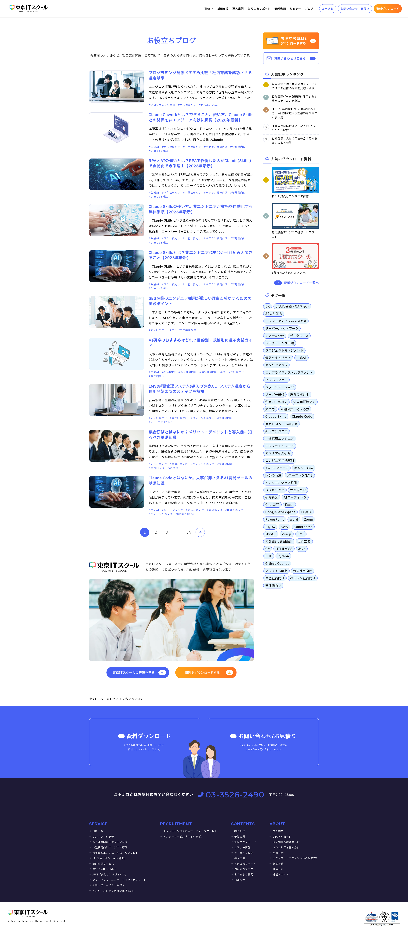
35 (189, 532)
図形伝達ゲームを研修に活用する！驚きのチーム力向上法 (294, 99)
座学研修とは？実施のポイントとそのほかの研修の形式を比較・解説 (294, 86)
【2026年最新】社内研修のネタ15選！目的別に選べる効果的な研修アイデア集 (294, 113)
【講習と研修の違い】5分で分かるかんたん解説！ (294, 128)
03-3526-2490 (235, 795)
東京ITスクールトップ (103, 699)
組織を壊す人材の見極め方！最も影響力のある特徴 (294, 141)
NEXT (200, 532)
